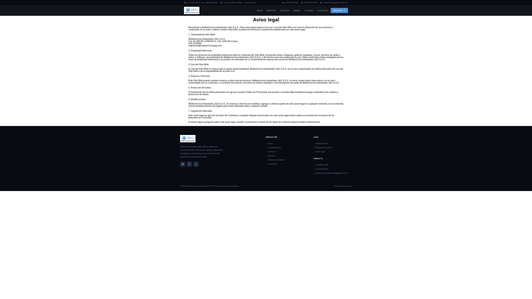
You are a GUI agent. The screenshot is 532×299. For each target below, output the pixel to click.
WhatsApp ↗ (339, 10)
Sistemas (309, 10)
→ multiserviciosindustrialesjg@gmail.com (330, 173)
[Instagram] (189, 164)
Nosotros (271, 10)
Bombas (297, 10)
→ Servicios (271, 151)
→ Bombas (270, 156)
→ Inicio (269, 143)
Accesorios (323, 10)
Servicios (285, 10)
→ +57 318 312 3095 (321, 165)
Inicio (259, 10)
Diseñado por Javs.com (343, 186)
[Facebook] (182, 164)
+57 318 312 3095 (310, 2)
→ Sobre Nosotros (273, 147)
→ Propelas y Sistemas (275, 160)
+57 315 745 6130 (291, 2)
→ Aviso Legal (319, 151)
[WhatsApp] (196, 164)
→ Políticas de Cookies (322, 147)
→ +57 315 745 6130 (320, 169)
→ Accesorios (271, 164)
